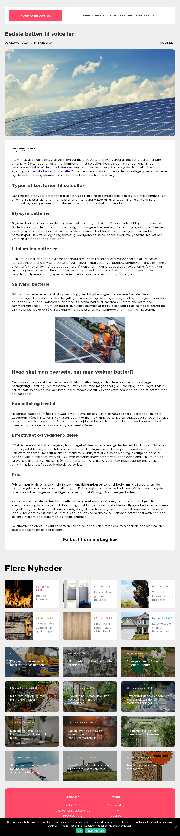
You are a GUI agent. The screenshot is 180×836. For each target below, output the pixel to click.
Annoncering (93, 15)
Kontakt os (145, 15)
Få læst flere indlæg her (90, 539)
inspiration (167, 42)
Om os (112, 15)
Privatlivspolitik (95, 831)
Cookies (126, 15)
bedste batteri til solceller (51, 171)
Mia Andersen (43, 42)
